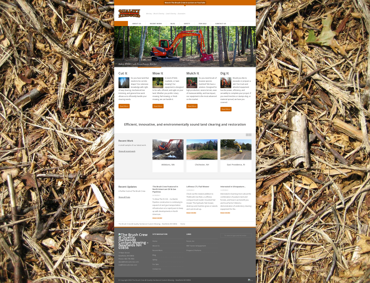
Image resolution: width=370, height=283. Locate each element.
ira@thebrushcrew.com (128, 265)
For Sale (202, 23)
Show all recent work (127, 151)
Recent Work (156, 23)
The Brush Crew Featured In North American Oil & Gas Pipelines (165, 189)
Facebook (243, 13)
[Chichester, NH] (202, 159)
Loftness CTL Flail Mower (197, 186)
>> (250, 134)
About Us (136, 23)
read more (157, 218)
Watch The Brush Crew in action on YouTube (185, 2)
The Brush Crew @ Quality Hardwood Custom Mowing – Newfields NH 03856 (148, 224)
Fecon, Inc (190, 241)
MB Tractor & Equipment (196, 246)
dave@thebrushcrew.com (129, 262)
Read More (124, 106)
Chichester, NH (202, 164)
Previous (249, 59)
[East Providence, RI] (235, 159)
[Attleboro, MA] (168, 159)
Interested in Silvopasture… (233, 186)
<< (247, 134)
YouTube (246, 13)
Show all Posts (124, 197)
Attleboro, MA (168, 164)
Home (121, 23)
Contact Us (220, 23)
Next (253, 59)
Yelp (250, 13)
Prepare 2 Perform (193, 250)
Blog (173, 23)
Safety (187, 23)
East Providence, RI (236, 164)
